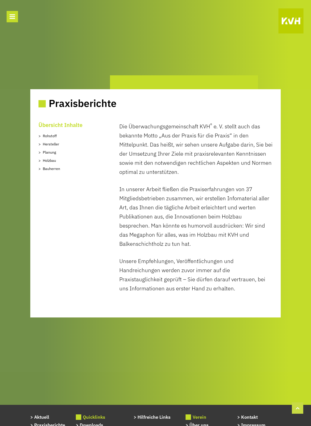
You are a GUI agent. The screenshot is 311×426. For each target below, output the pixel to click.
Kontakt (249, 417)
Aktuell (41, 417)
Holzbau (49, 160)
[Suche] (27, 17)
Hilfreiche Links (154, 417)
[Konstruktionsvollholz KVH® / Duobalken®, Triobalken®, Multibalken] (290, 20)
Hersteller (51, 144)
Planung (49, 152)
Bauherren (51, 168)
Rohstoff (50, 136)
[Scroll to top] (297, 407)
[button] (12, 16)
